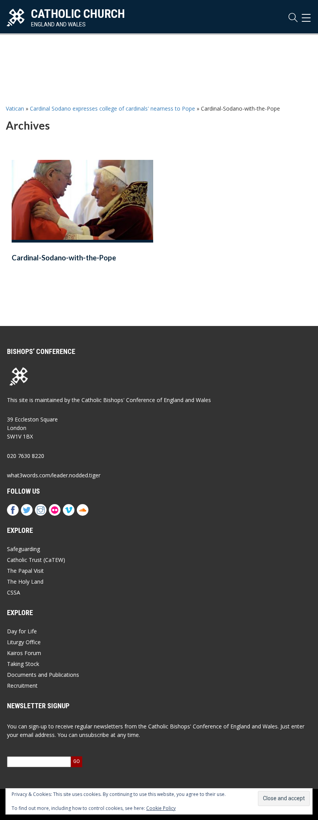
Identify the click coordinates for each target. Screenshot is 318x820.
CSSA (13, 592)
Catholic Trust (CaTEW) (36, 559)
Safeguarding (23, 549)
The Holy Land (25, 581)
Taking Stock (23, 663)
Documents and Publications (43, 674)
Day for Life (22, 631)
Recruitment (22, 685)
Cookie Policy (161, 808)
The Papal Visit (25, 570)
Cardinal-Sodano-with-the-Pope (64, 257)
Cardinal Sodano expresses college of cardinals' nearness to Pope (112, 108)
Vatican (15, 108)
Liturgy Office (24, 642)
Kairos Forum (24, 653)
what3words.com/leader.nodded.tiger (53, 475)
